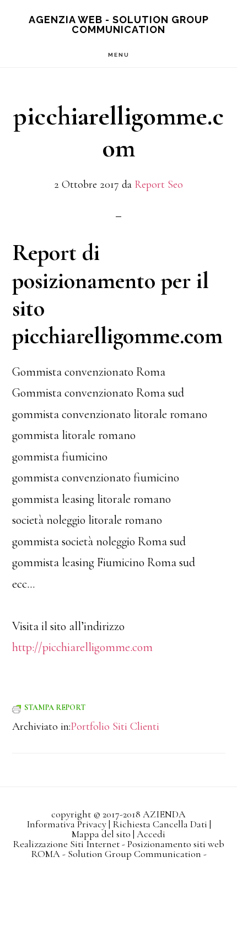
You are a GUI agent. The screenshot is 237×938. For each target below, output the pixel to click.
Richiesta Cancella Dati (159, 824)
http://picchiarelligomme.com (82, 647)
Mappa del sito (101, 834)
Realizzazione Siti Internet (66, 844)
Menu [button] (119, 55)
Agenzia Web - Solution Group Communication (119, 24)
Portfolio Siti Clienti (115, 726)
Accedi (151, 834)
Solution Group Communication (134, 854)
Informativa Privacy (66, 824)
